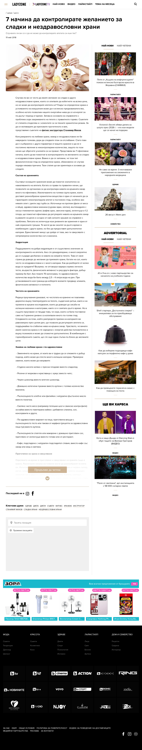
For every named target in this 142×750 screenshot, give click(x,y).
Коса (32, 650)
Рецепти (115, 641)
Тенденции (8, 645)
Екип (14, 728)
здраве (28, 506)
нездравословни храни (50, 509)
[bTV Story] (105, 673)
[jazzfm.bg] (105, 705)
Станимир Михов (14, 509)
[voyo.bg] (60, 689)
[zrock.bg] (128, 705)
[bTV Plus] (37, 689)
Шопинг (6, 654)
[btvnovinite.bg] (14, 689)
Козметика (35, 645)
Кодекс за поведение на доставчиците (90, 728)
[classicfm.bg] (82, 705)
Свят (87, 645)
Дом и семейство (122, 634)
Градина (115, 645)
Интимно (61, 654)
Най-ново (59, 4)
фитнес (59, 506)
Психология (62, 650)
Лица (87, 641)
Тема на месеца (105, 4)
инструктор (79, 506)
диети (43, 506)
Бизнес (88, 650)
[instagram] (129, 734)
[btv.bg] (14, 673)
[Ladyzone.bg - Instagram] (28, 493)
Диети (16, 13)
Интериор (116, 650)
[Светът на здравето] (14, 705)
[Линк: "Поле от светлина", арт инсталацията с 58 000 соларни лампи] (115, 477)
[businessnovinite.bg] (105, 689)
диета (36, 506)
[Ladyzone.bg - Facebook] (32, 499)
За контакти (47, 731)
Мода (6, 634)
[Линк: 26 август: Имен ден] (115, 207)
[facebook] (123, 734)
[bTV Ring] (128, 673)
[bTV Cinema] (60, 673)
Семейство (115, 224)
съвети (50, 506)
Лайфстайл (85, 4)
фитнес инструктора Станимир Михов (61, 130)
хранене (68, 506)
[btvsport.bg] (82, 689)
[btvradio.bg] (37, 705)
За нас (6, 728)
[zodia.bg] (128, 689)
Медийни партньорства (15, 731)
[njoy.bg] (60, 705)
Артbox (88, 654)
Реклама (34, 731)
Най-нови (108, 45)
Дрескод (7, 650)
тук (134, 584)
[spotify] (136, 734)
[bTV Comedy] (37, 673)
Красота (35, 634)
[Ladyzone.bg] (22, 4)
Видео (71, 4)
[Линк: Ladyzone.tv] (41, 4)
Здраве (9, 13)
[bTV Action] (82, 673)
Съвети (6, 641)
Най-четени (124, 45)
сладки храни (30, 509)
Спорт (60, 645)
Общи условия (27, 728)
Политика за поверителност (52, 728)
